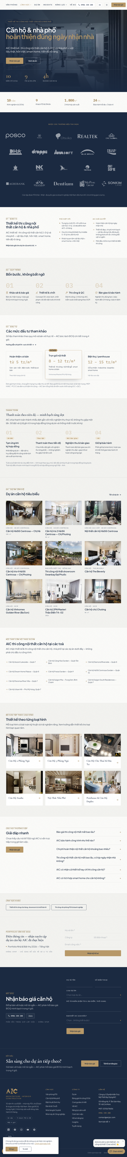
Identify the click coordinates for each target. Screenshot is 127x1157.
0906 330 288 (87, 5)
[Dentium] (63, 184)
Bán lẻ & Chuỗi (51, 1106)
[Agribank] (15, 184)
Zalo (30, 1016)
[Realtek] (87, 136)
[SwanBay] (39, 184)
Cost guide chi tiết (79, 1102)
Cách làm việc (77, 1114)
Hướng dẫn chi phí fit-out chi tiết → (20, 344)
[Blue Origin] (87, 152)
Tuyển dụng (76, 1126)
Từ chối (25, 1149)
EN (100, 5)
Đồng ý (11, 1149)
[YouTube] (27, 1129)
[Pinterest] (34, 1129)
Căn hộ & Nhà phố (53, 1098)
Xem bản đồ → (104, 1121)
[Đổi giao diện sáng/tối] (106, 5)
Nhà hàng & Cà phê (53, 1110)
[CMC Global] (111, 136)
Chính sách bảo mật (94, 1153)
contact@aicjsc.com (107, 1117)
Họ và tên (70, 980)
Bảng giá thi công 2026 (81, 1098)
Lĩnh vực (24, 5)
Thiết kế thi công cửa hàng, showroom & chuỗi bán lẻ (28, 907)
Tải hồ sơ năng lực (110, 1063)
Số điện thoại (101, 980)
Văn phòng (11, 5)
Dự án (37, 5)
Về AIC (73, 5)
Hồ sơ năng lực (78, 1118)
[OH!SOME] (111, 168)
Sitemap (107, 1153)
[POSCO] (15, 136)
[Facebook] (14, 1129)
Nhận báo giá (118, 5)
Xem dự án (32, 61)
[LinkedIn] (8, 1129)
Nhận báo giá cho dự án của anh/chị (20, 245)
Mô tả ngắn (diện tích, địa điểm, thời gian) (86, 1001)
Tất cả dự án (114, 494)
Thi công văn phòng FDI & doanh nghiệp (69, 907)
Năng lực (60, 5)
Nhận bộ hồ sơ (93, 953)
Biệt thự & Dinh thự (53, 1102)
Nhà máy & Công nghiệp (55, 1114)
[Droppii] (39, 152)
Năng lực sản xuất (79, 1110)
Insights (47, 5)
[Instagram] (21, 1129)
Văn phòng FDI (51, 1094)
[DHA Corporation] (15, 152)
